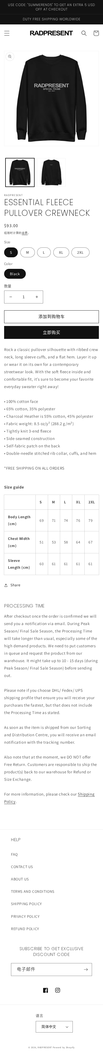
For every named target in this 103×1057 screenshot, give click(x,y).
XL (61, 252)
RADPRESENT (45, 1047)
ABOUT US (20, 879)
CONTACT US (22, 866)
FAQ (14, 854)
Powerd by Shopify (64, 1047)
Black (15, 273)
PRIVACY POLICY (25, 916)
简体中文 (48, 1026)
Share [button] (15, 584)
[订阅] (86, 969)
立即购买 (51, 332)
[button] (7, 33)
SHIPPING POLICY (26, 903)
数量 (8, 286)
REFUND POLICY (25, 928)
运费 (24, 233)
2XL (80, 252)
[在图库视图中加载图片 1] (19, 172)
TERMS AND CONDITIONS (32, 891)
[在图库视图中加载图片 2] (51, 172)
